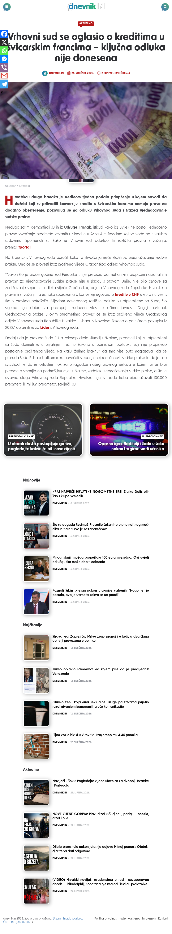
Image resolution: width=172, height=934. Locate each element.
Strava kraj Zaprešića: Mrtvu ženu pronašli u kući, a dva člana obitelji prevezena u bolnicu (100, 639)
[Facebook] (4, 34)
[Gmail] (4, 76)
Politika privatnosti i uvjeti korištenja (117, 918)
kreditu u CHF (127, 295)
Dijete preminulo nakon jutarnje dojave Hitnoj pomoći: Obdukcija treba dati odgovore (100, 849)
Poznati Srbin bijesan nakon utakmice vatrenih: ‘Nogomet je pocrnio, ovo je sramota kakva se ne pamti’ (100, 593)
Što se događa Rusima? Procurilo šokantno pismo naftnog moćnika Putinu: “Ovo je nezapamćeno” (100, 527)
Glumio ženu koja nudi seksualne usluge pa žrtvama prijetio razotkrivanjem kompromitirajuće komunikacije (100, 705)
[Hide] (1, 92)
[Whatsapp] (4, 50)
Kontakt (163, 918)
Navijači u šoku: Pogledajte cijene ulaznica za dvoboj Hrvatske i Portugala (100, 783)
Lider (44, 328)
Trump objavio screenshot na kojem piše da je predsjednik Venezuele (100, 672)
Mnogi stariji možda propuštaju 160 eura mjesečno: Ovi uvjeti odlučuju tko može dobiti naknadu (100, 560)
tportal (24, 248)
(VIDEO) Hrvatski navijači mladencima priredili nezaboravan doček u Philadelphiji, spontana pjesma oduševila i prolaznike (100, 882)
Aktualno (86, 23)
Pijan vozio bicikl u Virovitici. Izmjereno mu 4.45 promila (95, 735)
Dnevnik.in (56, 73)
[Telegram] (4, 84)
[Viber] (4, 67)
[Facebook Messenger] (4, 59)
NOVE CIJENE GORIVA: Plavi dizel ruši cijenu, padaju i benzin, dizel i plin (100, 816)
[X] (4, 42)
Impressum (149, 918)
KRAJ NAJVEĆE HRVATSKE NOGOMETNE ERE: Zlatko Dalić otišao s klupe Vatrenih (100, 494)
